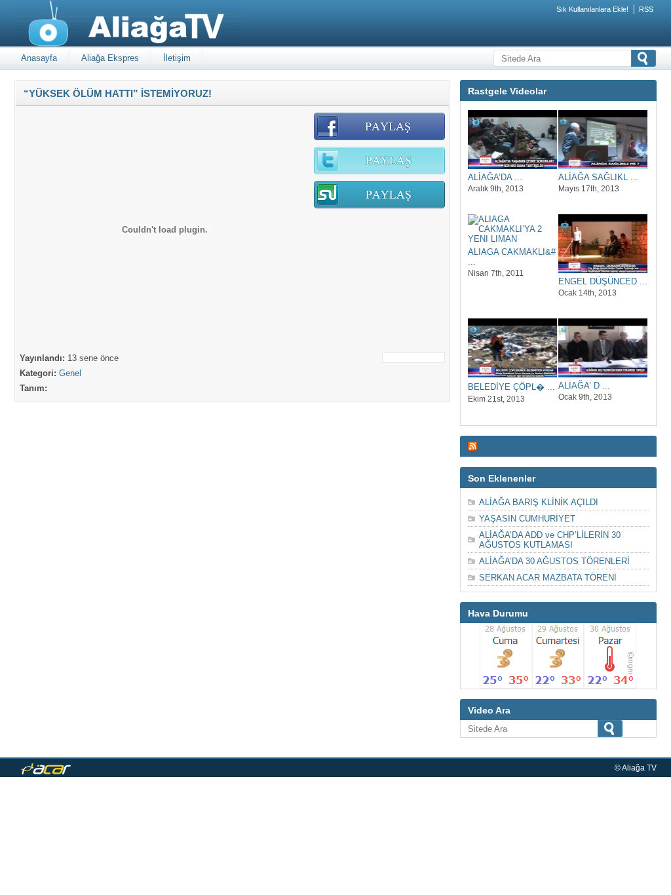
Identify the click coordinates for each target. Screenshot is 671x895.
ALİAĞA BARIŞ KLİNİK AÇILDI (538, 502)
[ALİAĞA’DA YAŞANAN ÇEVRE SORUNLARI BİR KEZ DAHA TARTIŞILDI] (512, 166)
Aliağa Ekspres (110, 58)
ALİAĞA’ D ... (584, 385)
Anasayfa (39, 58)
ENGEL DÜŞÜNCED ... (602, 281)
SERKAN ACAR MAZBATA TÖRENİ (548, 577)
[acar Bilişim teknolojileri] (45, 771)
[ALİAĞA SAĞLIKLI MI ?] (602, 166)
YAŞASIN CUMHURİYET (527, 519)
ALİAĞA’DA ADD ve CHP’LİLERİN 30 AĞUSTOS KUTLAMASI (550, 540)
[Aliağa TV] (128, 43)
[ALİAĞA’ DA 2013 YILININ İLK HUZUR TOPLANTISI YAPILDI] (602, 374)
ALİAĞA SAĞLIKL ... (598, 177)
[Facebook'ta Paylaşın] (379, 137)
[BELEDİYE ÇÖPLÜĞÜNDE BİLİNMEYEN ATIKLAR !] (512, 374)
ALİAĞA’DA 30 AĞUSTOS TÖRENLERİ (554, 561)
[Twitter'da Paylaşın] (379, 171)
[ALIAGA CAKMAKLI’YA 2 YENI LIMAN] (512, 239)
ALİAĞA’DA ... (495, 177)
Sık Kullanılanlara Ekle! (592, 9)
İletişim (177, 58)
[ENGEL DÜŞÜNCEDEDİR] (602, 270)
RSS (646, 9)
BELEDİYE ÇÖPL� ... (511, 387)
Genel (70, 373)
